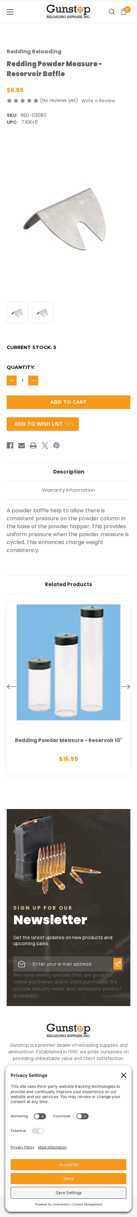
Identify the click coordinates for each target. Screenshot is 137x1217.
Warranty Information (68, 489)
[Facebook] (10, 445)
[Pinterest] (56, 445)
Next (125, 686)
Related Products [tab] (68, 584)
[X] (45, 445)
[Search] (112, 12)
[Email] (21, 445)
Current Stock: (31, 347)
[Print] (33, 445)
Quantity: (21, 367)
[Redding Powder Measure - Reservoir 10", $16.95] (68, 687)
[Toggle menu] (20, 12)
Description (68, 471)
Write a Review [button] (98, 100)
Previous (11, 686)
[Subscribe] (117, 964)
